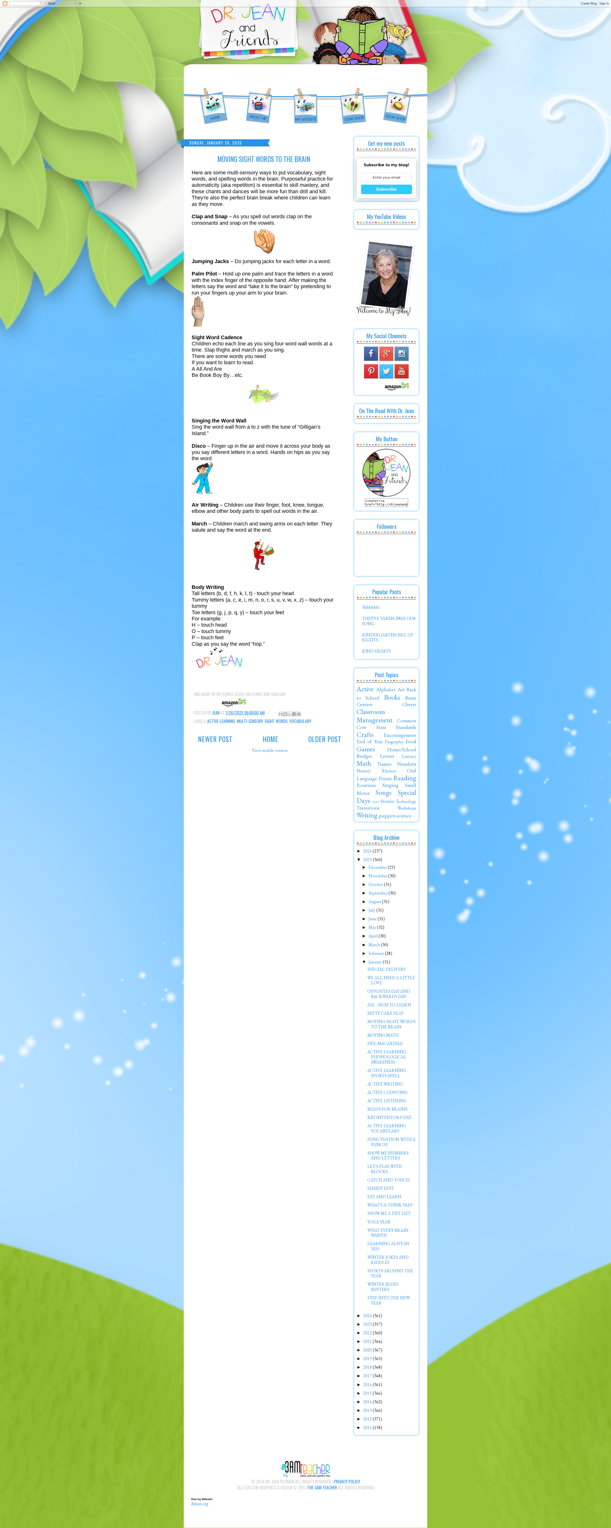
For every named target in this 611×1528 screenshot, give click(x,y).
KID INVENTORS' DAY (389, 1117)
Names (384, 763)
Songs (383, 792)
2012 (368, 1419)
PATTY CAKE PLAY (385, 1013)
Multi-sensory (250, 721)
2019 (368, 1358)
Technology (406, 801)
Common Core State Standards (386, 723)
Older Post (324, 739)
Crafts (365, 734)
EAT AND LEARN (384, 1196)
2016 (368, 1384)
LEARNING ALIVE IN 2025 (388, 1246)
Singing (390, 785)
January (376, 962)
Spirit (375, 801)
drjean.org (199, 1503)
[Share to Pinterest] (298, 714)
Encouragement (400, 735)
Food (411, 741)
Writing (367, 815)
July (372, 910)
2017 (368, 1375)
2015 (368, 1393)
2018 (368, 1367)
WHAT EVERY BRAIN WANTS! (387, 1232)
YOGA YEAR (379, 1222)
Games (366, 749)
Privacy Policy (347, 1481)
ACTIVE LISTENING (387, 1100)
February (377, 953)
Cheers (409, 704)
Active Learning (221, 721)
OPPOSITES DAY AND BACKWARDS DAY (388, 993)
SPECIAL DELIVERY (386, 969)
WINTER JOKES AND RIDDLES (388, 1259)
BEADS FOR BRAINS (387, 1109)
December (378, 867)
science (404, 815)
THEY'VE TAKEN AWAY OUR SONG (389, 621)
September (379, 893)
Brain (410, 697)
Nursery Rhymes (376, 771)
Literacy (409, 756)
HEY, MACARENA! (385, 1043)
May (373, 927)
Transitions (368, 807)
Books (392, 697)
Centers (364, 704)
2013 (368, 1410)
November (378, 875)
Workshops (406, 808)
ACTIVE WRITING (385, 1084)
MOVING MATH (383, 1035)
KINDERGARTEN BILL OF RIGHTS (387, 637)
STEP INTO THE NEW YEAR (388, 1300)
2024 (368, 1315)
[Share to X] (289, 714)
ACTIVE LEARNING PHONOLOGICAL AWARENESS (386, 1057)
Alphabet (386, 689)
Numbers (406, 763)
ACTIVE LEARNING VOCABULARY (386, 1128)
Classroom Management (375, 715)
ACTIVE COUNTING (387, 1092)
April (374, 936)
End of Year (370, 741)
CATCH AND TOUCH (388, 1180)
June (373, 918)
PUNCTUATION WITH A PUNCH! (391, 1142)
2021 (368, 1341)
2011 (368, 1427)
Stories (387, 801)
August (375, 901)
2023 (368, 1324)
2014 (368, 1401)
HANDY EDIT (380, 1188)
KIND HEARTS (376, 651)
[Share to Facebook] (294, 714)
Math (364, 763)
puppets (387, 815)
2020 (368, 1350)
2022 (368, 1333)
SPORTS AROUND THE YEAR (390, 1273)
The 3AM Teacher (322, 1487)
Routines (366, 785)
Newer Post (215, 739)
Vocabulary (300, 721)
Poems (385, 778)
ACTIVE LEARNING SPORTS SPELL (386, 1073)
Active (365, 688)
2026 (368, 851)
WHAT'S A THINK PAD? (390, 1205)
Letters (387, 756)
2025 (368, 859)
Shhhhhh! (370, 607)
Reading (404, 777)
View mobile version (270, 750)
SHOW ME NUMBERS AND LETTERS (388, 1155)
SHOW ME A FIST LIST (389, 1213)
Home (270, 739)
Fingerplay (394, 741)
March (375, 944)
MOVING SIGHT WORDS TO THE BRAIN (391, 1024)
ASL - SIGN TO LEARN (389, 1005)
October (376, 884)
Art (401, 689)
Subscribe (386, 189)
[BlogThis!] (285, 714)
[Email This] (280, 714)
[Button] (386, 495)
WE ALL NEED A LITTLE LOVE (391, 980)
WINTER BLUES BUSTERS (382, 1286)
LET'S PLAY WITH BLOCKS (384, 1169)
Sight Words (276, 721)
